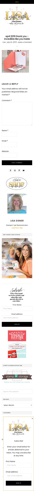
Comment (7, 100)
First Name (17, 305)
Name (5, 130)
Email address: (17, 314)
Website (5, 151)
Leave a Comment (24, 42)
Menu (17, 2)
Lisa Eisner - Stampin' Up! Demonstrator (17, 16)
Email (5, 141)
